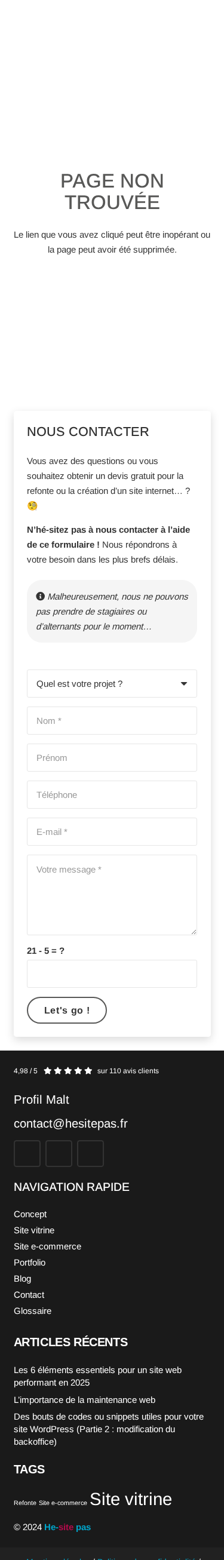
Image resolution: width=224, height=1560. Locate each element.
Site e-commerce (47, 1246)
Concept (30, 1214)
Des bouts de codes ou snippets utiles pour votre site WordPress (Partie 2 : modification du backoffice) (109, 1429)
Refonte (25, 1502)
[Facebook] (27, 1153)
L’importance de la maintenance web (84, 1400)
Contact (29, 1294)
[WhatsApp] (90, 1153)
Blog (22, 1278)
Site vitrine (34, 1230)
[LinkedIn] (58, 1153)
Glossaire (32, 1311)
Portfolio (29, 1262)
